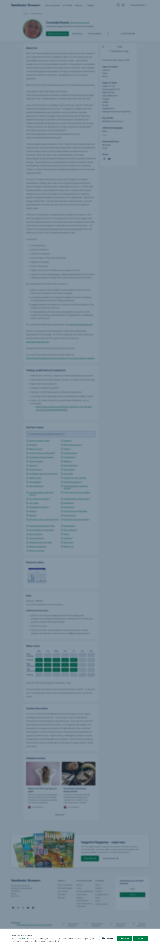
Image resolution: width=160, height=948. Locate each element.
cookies (22, 938)
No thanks (125, 938)
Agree (140, 938)
